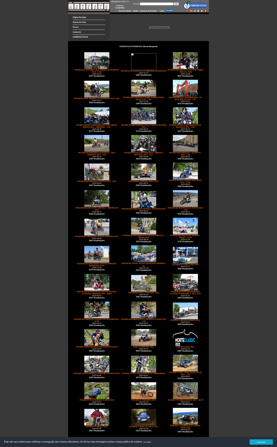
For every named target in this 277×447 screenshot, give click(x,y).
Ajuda (135, 11)
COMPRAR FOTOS (80, 37)
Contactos (77, 32)
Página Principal (79, 17)
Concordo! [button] (261, 442)
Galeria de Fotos (79, 22)
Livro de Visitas (124, 11)
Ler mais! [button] (147, 442)
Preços (76, 27)
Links (161, 11)
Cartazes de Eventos (148, 11)
